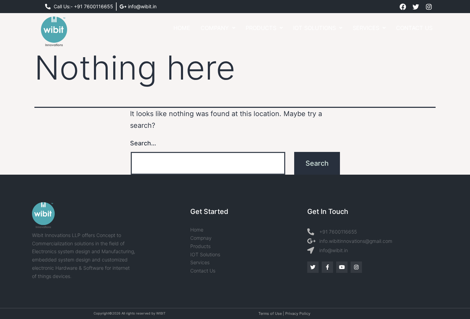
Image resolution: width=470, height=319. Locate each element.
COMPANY (215, 27)
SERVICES (366, 27)
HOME (181, 27)
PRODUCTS (261, 27)
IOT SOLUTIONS (314, 27)
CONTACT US (414, 27)
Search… (143, 143)
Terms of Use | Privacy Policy (284, 313)
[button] (218, 28)
